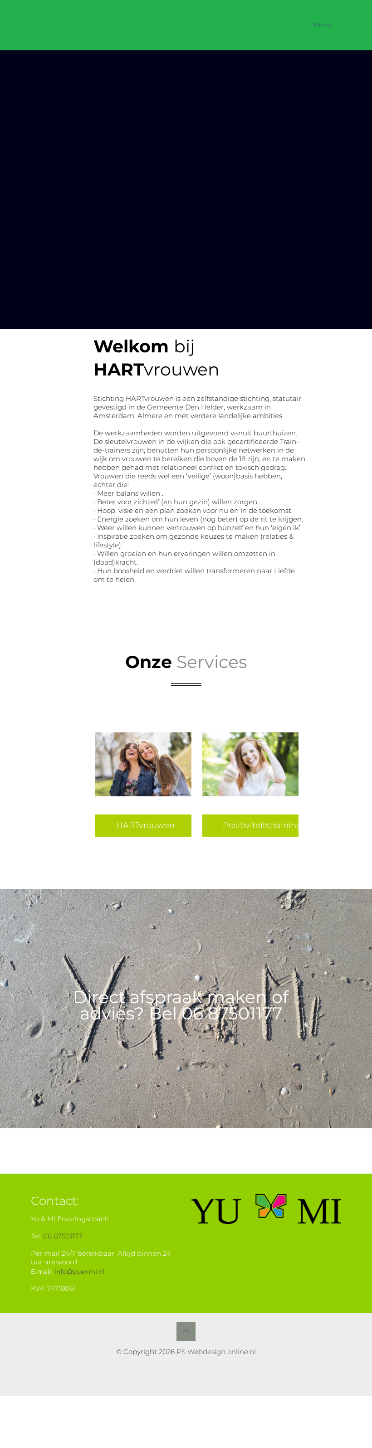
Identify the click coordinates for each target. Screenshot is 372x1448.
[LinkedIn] (198, 1364)
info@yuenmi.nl (79, 1272)
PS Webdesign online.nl (215, 1351)
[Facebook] (174, 1364)
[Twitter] (186, 1364)
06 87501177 (63, 1236)
